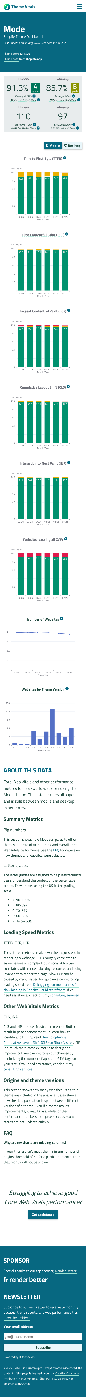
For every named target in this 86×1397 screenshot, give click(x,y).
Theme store (11, 53)
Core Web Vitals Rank (23, 100)
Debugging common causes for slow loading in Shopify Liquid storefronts (41, 987)
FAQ (56, 850)
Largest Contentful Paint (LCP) (43, 311)
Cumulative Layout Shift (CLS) (43, 387)
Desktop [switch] (74, 145)
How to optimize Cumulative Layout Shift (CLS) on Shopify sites (38, 1039)
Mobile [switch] (54, 145)
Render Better (66, 1270)
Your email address (18, 1326)
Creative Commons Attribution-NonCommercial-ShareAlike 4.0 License (41, 1376)
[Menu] (79, 7)
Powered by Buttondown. (19, 1357)
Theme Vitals (23, 7)
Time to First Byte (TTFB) (43, 158)
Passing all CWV (23, 96)
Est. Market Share (23, 128)
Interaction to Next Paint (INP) (43, 463)
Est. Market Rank (23, 124)
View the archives (17, 1317)
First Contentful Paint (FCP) (43, 234)
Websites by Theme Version (43, 689)
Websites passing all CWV (43, 539)
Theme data (11, 59)
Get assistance (43, 1214)
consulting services (64, 995)
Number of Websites (43, 619)
